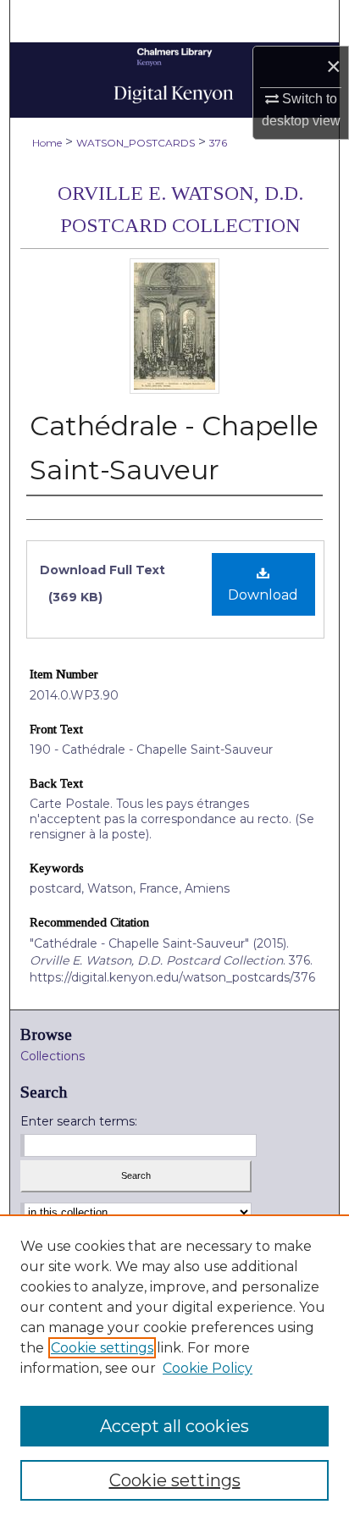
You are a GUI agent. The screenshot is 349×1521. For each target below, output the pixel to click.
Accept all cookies (174, 1426)
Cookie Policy (207, 1368)
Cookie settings (102, 1348)
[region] (174, 1367)
